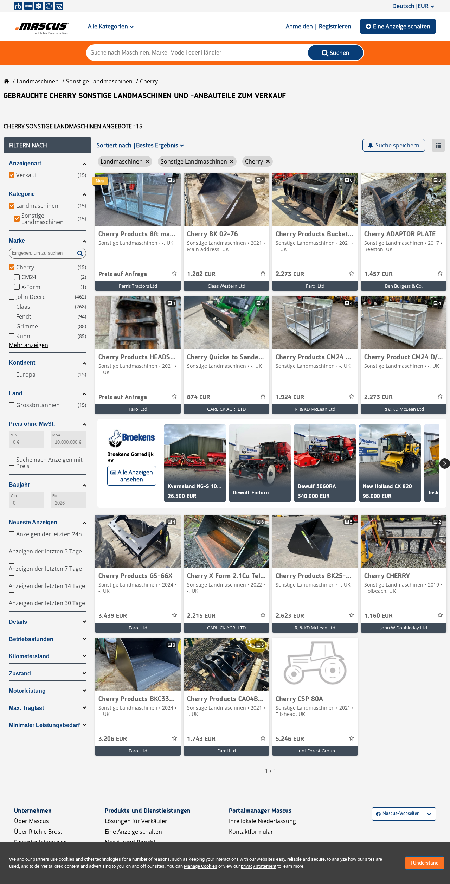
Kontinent (22, 363)
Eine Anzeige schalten (401, 26)
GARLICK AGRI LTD (226, 409)
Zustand (20, 674)
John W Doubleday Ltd (403, 627)
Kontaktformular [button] (251, 831)
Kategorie (22, 194)
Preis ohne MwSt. (32, 424)
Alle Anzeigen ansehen (135, 475)
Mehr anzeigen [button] (28, 345)
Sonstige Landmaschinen (99, 81)
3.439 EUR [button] (112, 616)
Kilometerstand (29, 656)
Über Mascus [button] (31, 821)
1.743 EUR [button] (201, 739)
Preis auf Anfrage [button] (122, 274)
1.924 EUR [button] (290, 397)
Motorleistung (27, 691)
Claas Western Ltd (226, 286)
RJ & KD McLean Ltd (315, 409)
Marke (17, 241)
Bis (54, 496)
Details (18, 622)
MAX (56, 435)
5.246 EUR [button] (290, 739)
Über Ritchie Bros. (38, 831)
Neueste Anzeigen (33, 522)
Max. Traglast (26, 708)
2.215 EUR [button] (201, 616)
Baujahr (19, 485)
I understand (425, 863)
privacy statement (258, 866)
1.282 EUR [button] (201, 274)
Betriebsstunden (31, 639)
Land (15, 393)
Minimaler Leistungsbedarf (44, 725)
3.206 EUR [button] (112, 739)
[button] (47, 145)
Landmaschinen (38, 81)
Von (14, 496)
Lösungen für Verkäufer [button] (136, 821)
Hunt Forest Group (315, 751)
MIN (14, 435)
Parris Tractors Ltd (138, 286)
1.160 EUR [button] (378, 616)
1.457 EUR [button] (378, 274)
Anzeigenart (25, 163)
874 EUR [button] (198, 397)
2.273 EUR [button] (290, 274)
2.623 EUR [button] (290, 616)
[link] (138, 199)
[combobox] (377, 814)
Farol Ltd (315, 286)
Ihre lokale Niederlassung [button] (262, 821)
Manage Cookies (200, 866)
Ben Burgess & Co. (404, 286)
